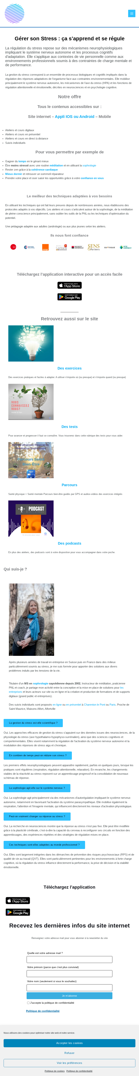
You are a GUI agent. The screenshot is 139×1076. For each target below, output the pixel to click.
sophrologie (89, 165)
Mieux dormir (13, 174)
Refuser (69, 1052)
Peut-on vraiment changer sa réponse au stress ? (37, 816)
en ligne (57, 704)
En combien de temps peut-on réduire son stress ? (37, 755)
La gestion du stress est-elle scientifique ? (33, 722)
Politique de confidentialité (79, 1071)
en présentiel (73, 704)
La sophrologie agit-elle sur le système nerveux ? (37, 788)
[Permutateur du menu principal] (131, 13)
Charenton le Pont (95, 704)
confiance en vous (92, 178)
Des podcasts (69, 543)
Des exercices (70, 368)
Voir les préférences (69, 1062)
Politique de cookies (55, 1071)
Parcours (69, 485)
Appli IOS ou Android (75, 116)
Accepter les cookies (69, 1043)
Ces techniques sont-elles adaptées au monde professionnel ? (44, 844)
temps (22, 161)
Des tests (70, 427)
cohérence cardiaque (44, 169)
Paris (112, 704)
